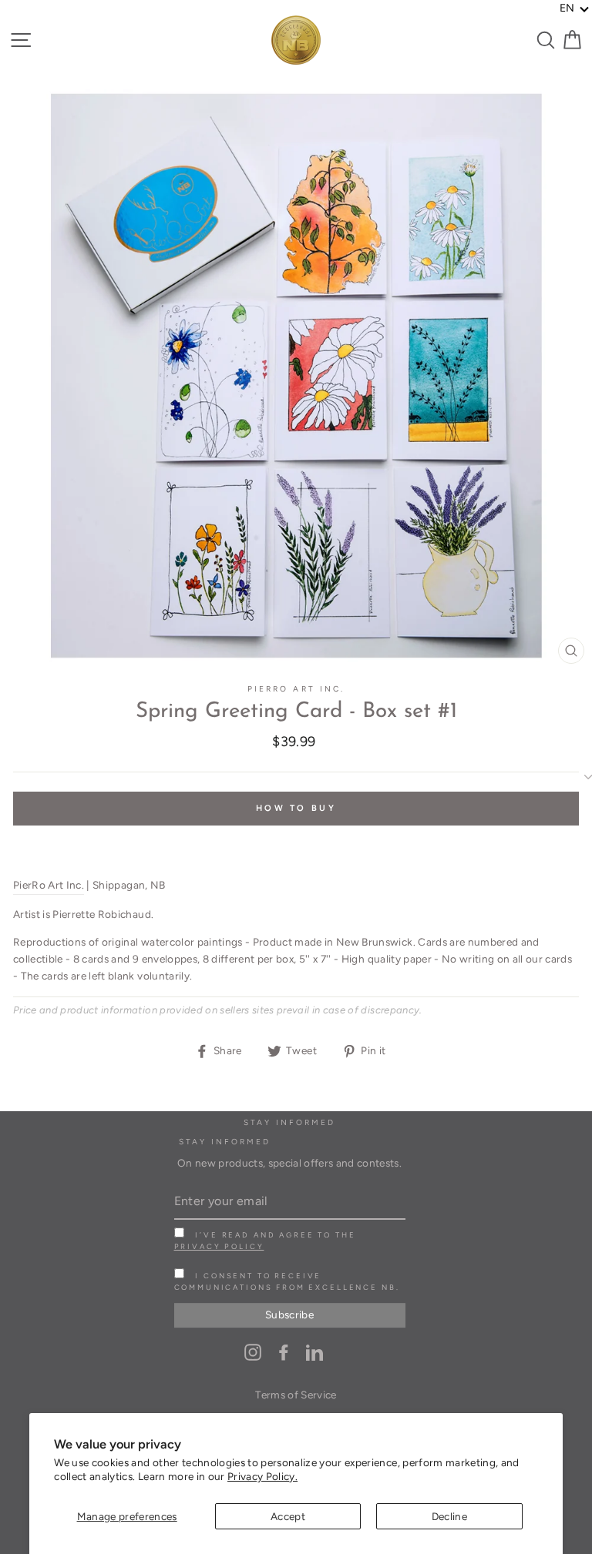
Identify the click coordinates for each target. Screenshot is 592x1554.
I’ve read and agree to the (265, 1241)
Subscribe (289, 1314)
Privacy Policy (219, 1246)
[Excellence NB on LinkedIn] (314, 1352)
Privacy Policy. (262, 1476)
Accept (288, 1516)
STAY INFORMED (225, 1142)
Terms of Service (295, 1394)
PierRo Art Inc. (296, 689)
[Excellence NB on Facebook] (283, 1352)
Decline (449, 1516)
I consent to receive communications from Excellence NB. (287, 1281)
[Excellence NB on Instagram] (252, 1352)
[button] (574, 8)
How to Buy (296, 808)
